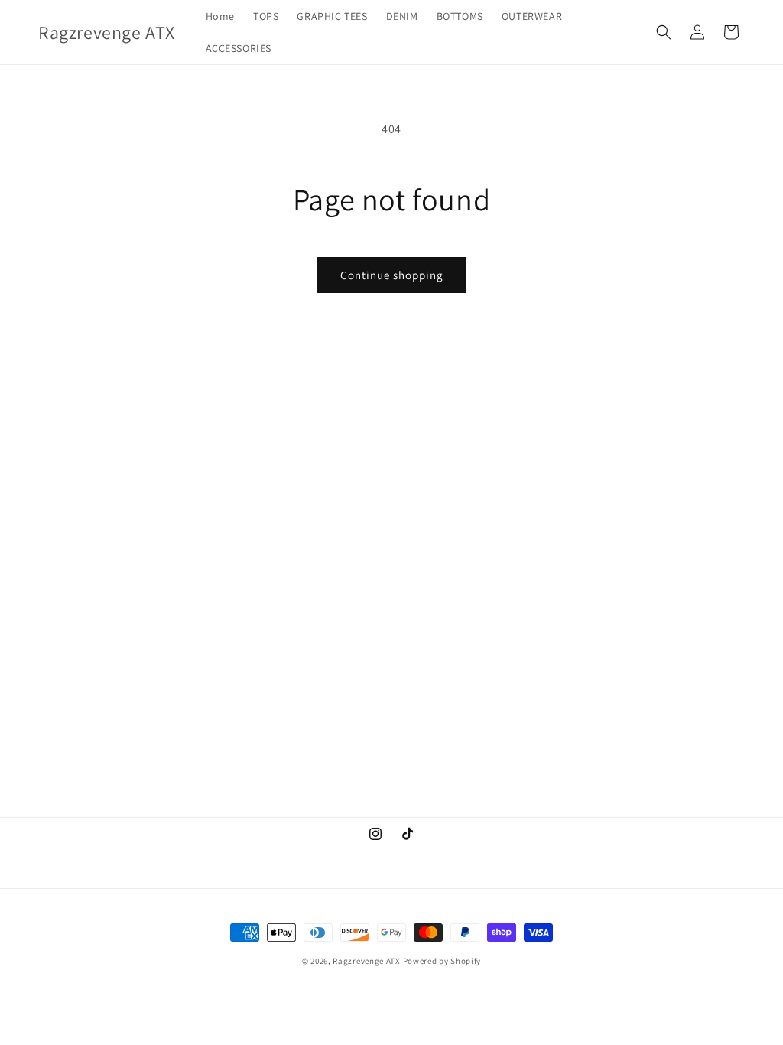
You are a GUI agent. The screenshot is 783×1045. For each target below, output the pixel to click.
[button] (664, 32)
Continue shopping (391, 275)
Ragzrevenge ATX (367, 960)
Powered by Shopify (442, 960)
